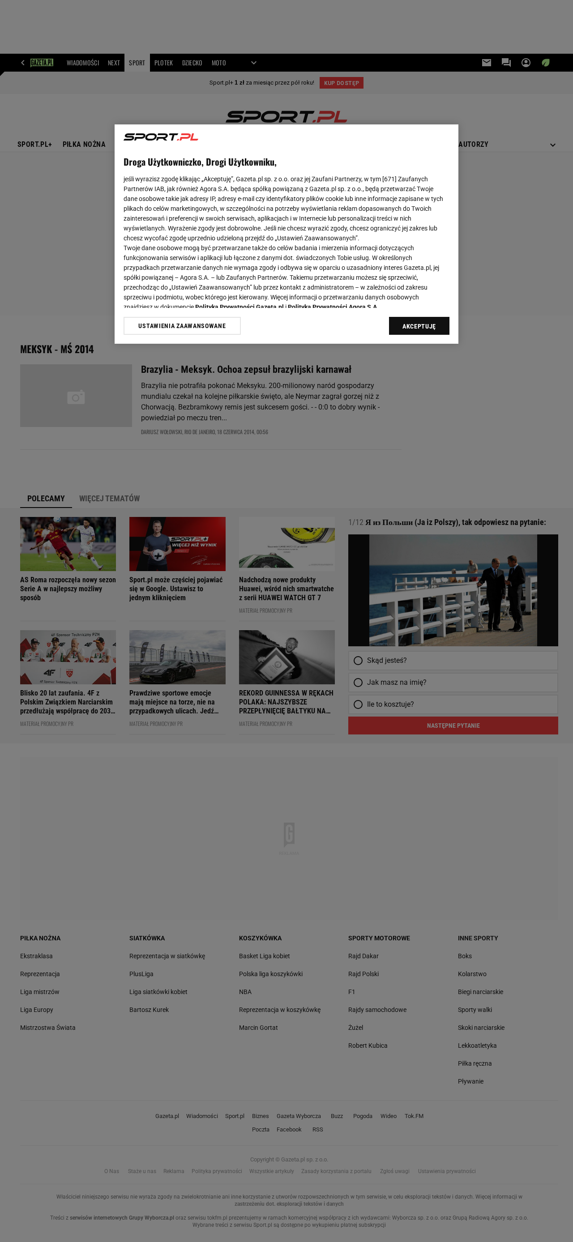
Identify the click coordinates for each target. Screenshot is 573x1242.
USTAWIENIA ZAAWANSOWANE (182, 325)
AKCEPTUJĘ (419, 326)
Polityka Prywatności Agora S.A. (333, 307)
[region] (286, 234)
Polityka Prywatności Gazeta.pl (239, 307)
